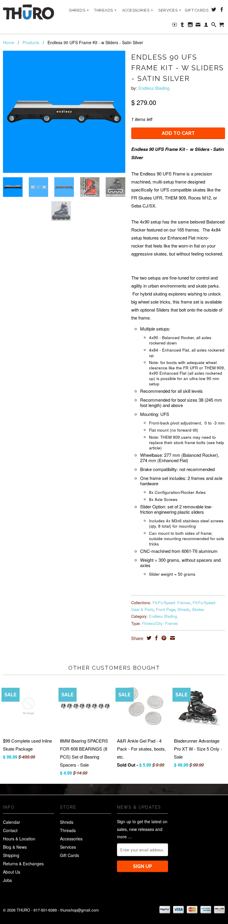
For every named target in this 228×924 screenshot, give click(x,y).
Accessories (137, 10)
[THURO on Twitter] (213, 10)
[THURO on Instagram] (190, 25)
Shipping (11, 855)
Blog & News (15, 847)
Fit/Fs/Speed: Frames (171, 602)
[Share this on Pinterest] (163, 638)
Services (169, 10)
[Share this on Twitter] (148, 638)
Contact (10, 830)
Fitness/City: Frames (160, 623)
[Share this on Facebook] (156, 638)
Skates (198, 609)
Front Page (165, 609)
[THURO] (28, 12)
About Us (11, 872)
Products (31, 42)
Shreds (79, 10)
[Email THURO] (198, 25)
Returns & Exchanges (23, 863)
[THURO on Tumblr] (182, 25)
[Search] (213, 25)
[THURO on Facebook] (221, 10)
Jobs (7, 880)
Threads (105, 10)
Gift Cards (196, 10)
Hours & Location (19, 839)
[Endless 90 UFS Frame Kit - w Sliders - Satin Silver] (64, 112)
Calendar (11, 822)
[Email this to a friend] (172, 638)
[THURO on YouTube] (174, 25)
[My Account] (206, 25)
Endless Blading (154, 88)
